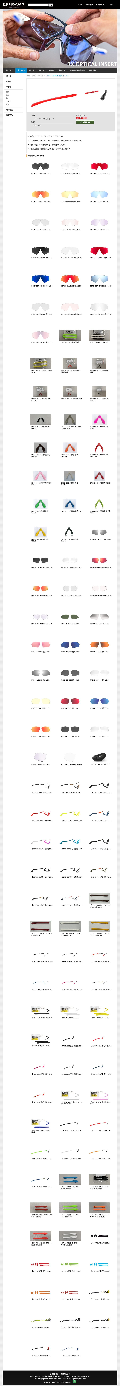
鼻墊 (7, 95)
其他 (7, 104)
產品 (34, 76)
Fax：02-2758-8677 (84, 1376)
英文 (112, 5)
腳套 (7, 92)
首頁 (28, 76)
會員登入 (90, 5)
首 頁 (80, 5)
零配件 (40, 76)
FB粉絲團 (100, 5)
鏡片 (7, 98)
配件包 (8, 101)
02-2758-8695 (71, 1376)
